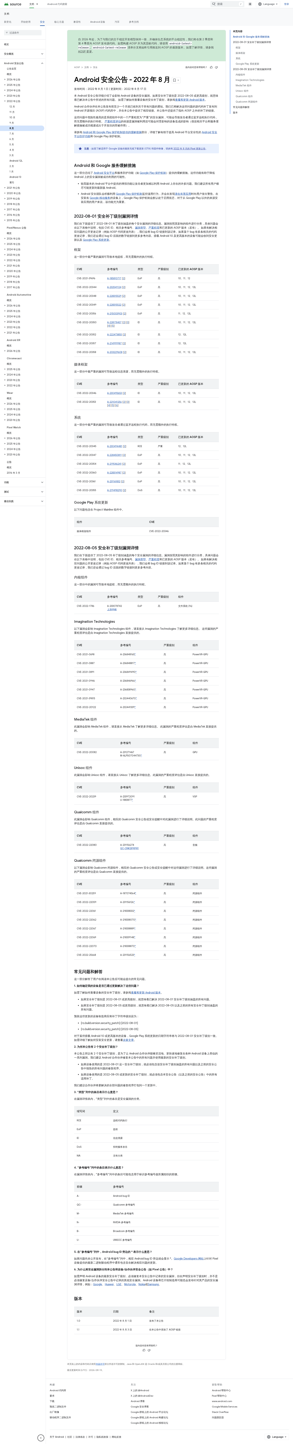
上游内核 (112, 609)
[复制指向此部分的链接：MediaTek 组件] (100, 720)
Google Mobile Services (224, 1406)
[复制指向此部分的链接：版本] (85, 1299)
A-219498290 (114, 490)
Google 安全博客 (140, 1406)
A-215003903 (114, 313)
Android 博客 (138, 1401)
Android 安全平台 (104, 173)
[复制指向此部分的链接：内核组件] (91, 578)
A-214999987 (114, 343)
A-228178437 (114, 322)
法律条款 (80, 1437)
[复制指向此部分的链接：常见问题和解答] (106, 972)
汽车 (117, 21)
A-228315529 (114, 295)
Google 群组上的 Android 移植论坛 (149, 1422)
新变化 (7, 21)
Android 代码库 (58, 1390)
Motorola (130, 1284)
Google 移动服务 (100, 198)
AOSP (77, 67)
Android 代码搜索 (57, 4)
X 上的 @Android (140, 1390)
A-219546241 (114, 463)
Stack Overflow (220, 1412)
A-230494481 (114, 446)
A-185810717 (114, 278)
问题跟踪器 (218, 1417)
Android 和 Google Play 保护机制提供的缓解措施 (112, 132)
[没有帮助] (216, 67)
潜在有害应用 (183, 194)
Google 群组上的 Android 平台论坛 (149, 1412)
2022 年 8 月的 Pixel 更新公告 (189, 148)
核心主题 (59, 21)
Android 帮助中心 (221, 1390)
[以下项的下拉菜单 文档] (38, 4)
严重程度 (154, 227)
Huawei (109, 1284)
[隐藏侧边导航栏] (40, 1438)
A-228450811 (114, 455)
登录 (286, 4)
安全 (42, 21)
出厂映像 (54, 1412)
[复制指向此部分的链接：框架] (84, 250)
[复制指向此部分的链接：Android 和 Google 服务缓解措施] (139, 166)
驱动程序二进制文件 (60, 1417)
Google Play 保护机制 (153, 173)
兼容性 (77, 21)
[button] (20, 54)
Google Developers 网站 (189, 1258)
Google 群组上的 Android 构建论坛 (149, 1417)
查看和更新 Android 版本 (190, 100)
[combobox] (227, 4)
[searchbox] (23, 32)
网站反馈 (116, 1437)
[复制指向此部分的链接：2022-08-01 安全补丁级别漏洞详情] (141, 217)
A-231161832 (113, 481)
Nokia (141, 1284)
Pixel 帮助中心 (219, 1395)
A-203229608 (114, 352)
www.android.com (222, 1401)
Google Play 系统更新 (96, 240)
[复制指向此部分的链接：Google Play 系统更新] (111, 503)
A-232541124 (114, 287)
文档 (31, 4)
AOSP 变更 (85, 51)
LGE (118, 1284)
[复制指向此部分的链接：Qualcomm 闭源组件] (109, 861)
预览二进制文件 (58, 1406)
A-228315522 (114, 304)
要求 (52, 1395)
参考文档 (134, 21)
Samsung (153, 1284)
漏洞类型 (140, 227)
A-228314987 (114, 472)
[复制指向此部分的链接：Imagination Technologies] (118, 622)
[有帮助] (211, 67)
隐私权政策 (102, 1437)
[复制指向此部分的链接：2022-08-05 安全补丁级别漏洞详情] (142, 548)
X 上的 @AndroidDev (142, 1395)
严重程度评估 (113, 121)
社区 (69, 1437)
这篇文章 (128, 1040)
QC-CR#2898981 (129, 848)
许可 (90, 1437)
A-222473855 (114, 334)
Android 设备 (97, 21)
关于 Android (57, 1437)
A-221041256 (114, 401)
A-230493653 (114, 393)
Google (97, 1284)
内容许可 (100, 1364)
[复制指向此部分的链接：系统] (84, 418)
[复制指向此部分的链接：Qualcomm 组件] (102, 812)
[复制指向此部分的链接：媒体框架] (91, 365)
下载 (52, 1401)
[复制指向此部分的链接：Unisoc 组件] (95, 768)
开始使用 (26, 21)
